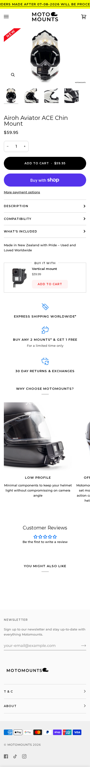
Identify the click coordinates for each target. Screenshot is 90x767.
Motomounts (19, 744)
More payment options (22, 192)
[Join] (79, 645)
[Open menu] (11, 17)
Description (16, 206)
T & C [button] (8, 691)
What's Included (20, 231)
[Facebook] (6, 756)
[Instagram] (24, 756)
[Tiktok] (15, 756)
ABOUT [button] (10, 706)
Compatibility (17, 219)
